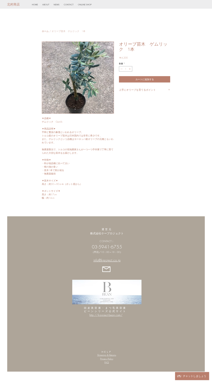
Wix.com (127, 377)
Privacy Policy (106, 358)
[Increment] (130, 68)
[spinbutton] (125, 68)
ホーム (45, 31)
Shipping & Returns (106, 355)
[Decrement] (121, 68)
